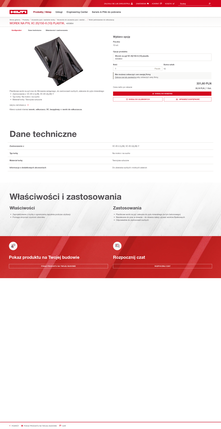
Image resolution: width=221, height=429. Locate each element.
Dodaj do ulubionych (139, 99)
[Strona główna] (18, 12)
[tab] (17, 30)
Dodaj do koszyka (163, 94)
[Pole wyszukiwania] (209, 3)
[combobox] (194, 3)
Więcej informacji (18, 105)
